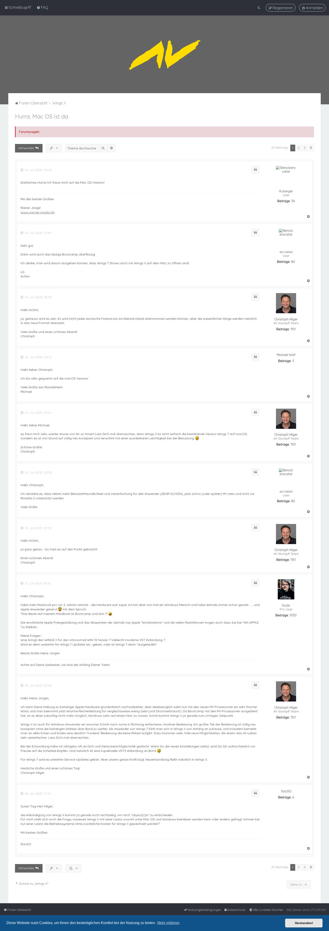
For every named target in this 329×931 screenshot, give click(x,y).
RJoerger (286, 191)
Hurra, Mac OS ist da (41, 116)
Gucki (286, 605)
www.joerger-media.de (37, 212)
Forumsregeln (29, 132)
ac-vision (286, 252)
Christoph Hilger (286, 319)
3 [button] (305, 148)
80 (293, 262)
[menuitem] (42, 7)
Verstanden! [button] (304, 923)
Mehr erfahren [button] (168, 923)
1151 (293, 329)
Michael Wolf (286, 355)
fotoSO (286, 791)
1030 (293, 615)
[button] (311, 148)
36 (293, 201)
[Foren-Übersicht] (164, 54)
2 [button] (298, 148)
